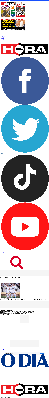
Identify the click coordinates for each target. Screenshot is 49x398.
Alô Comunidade (2, 38)
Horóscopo (2, 253)
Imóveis (3, 37)
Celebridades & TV (2, 254)
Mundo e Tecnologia (4, 36)
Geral (1, 348)
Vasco (2, 40)
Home (1, 41)
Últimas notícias (2, 34)
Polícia (2, 35)
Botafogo (3, 39)
